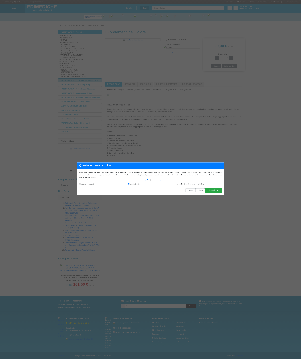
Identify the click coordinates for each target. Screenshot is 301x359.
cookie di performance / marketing (191, 184)
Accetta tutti (214, 190)
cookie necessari (87, 184)
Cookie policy (145, 180)
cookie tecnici (134, 184)
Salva (201, 190)
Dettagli (191, 190)
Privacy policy (156, 180)
